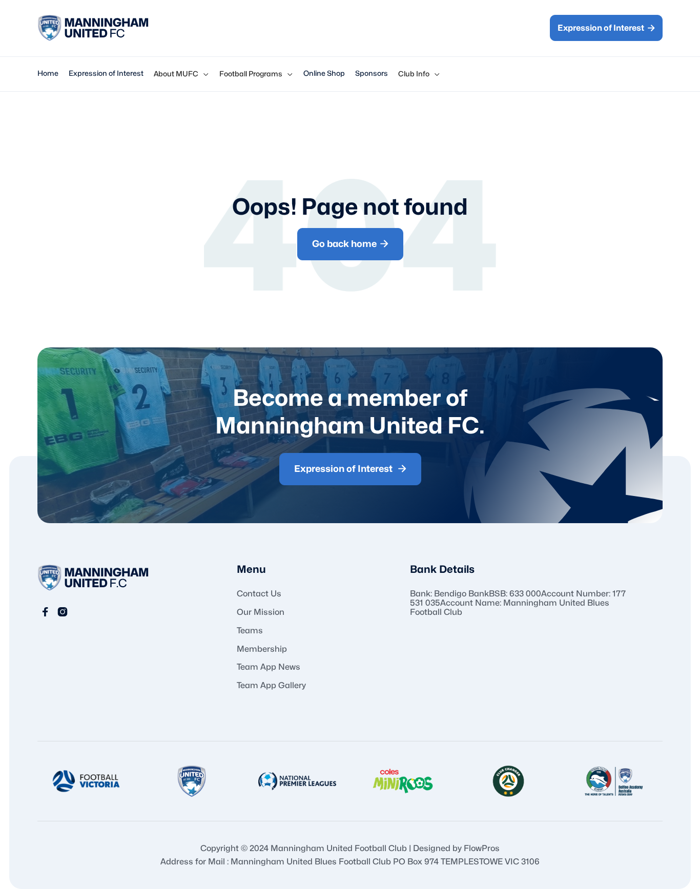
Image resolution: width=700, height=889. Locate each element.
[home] (93, 28)
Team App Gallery (271, 685)
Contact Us (259, 594)
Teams (250, 631)
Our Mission (260, 612)
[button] (181, 74)
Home (47, 73)
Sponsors (371, 73)
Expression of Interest (606, 28)
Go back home (350, 244)
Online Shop (324, 73)
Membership (262, 649)
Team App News (268, 667)
